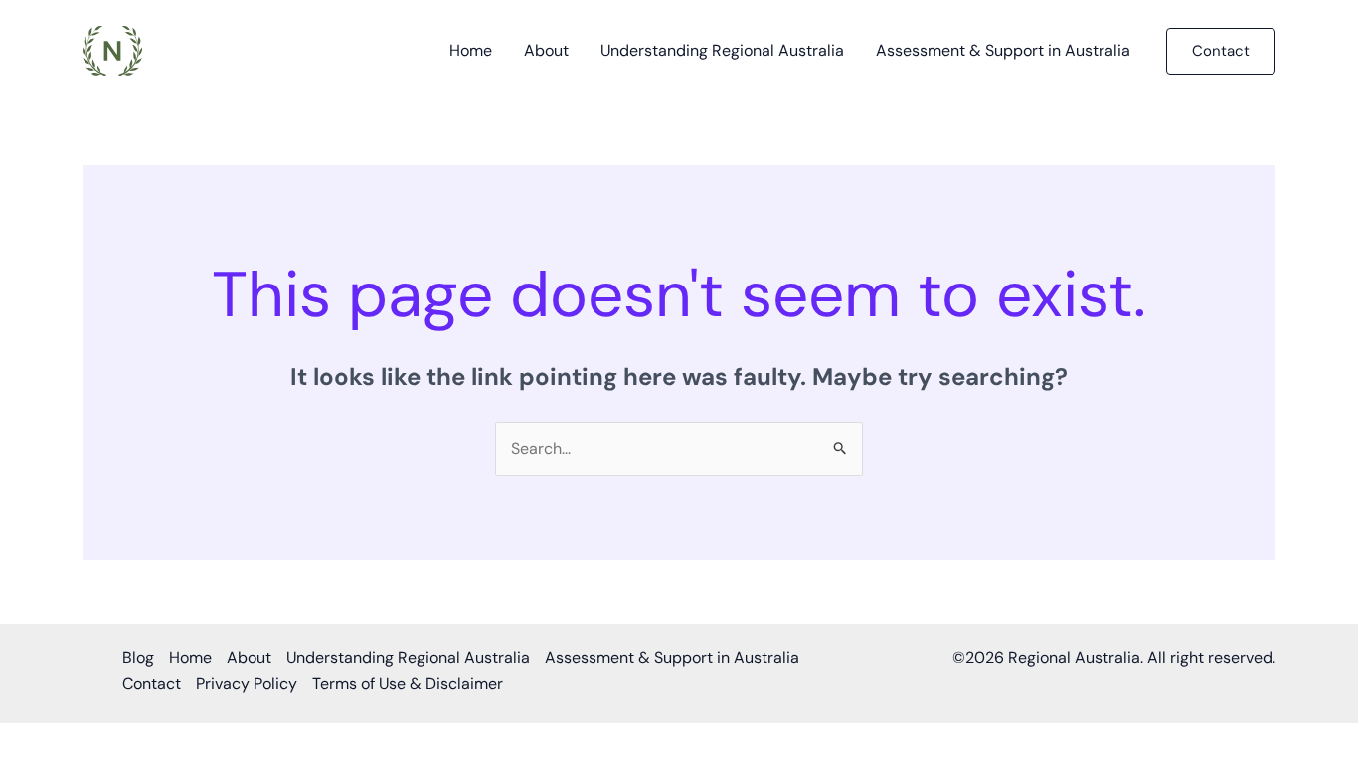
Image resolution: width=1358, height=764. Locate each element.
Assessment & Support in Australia (1003, 50)
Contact (151, 683)
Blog (138, 657)
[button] (1220, 51)
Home (470, 50)
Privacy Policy (246, 683)
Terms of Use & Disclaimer (407, 683)
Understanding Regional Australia (722, 50)
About (546, 50)
